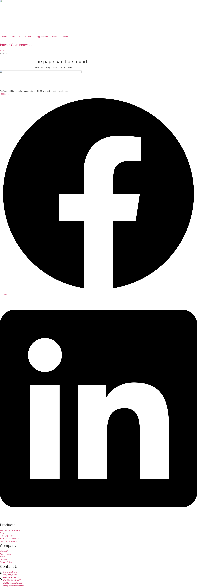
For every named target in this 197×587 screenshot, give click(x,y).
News (54, 36)
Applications (42, 36)
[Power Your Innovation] (0, 40)
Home (4, 36)
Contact (65, 36)
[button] (98, 53)
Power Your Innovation (17, 45)
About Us (16, 36)
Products (28, 36)
